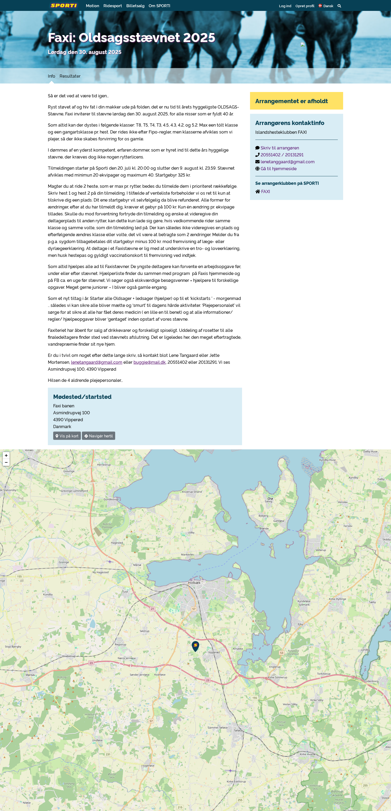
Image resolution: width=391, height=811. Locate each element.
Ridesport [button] (112, 5)
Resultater (70, 76)
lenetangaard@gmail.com (96, 362)
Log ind (285, 5)
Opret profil (305, 5)
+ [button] (6, 455)
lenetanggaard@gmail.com (288, 161)
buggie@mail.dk (150, 362)
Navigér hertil (100, 435)
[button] (326, 5)
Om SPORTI (159, 5)
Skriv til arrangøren (280, 148)
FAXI (265, 191)
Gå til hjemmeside (279, 168)
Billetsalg (135, 5)
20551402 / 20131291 (282, 154)
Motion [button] (92, 5)
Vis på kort (68, 435)
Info (51, 76)
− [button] (6, 462)
